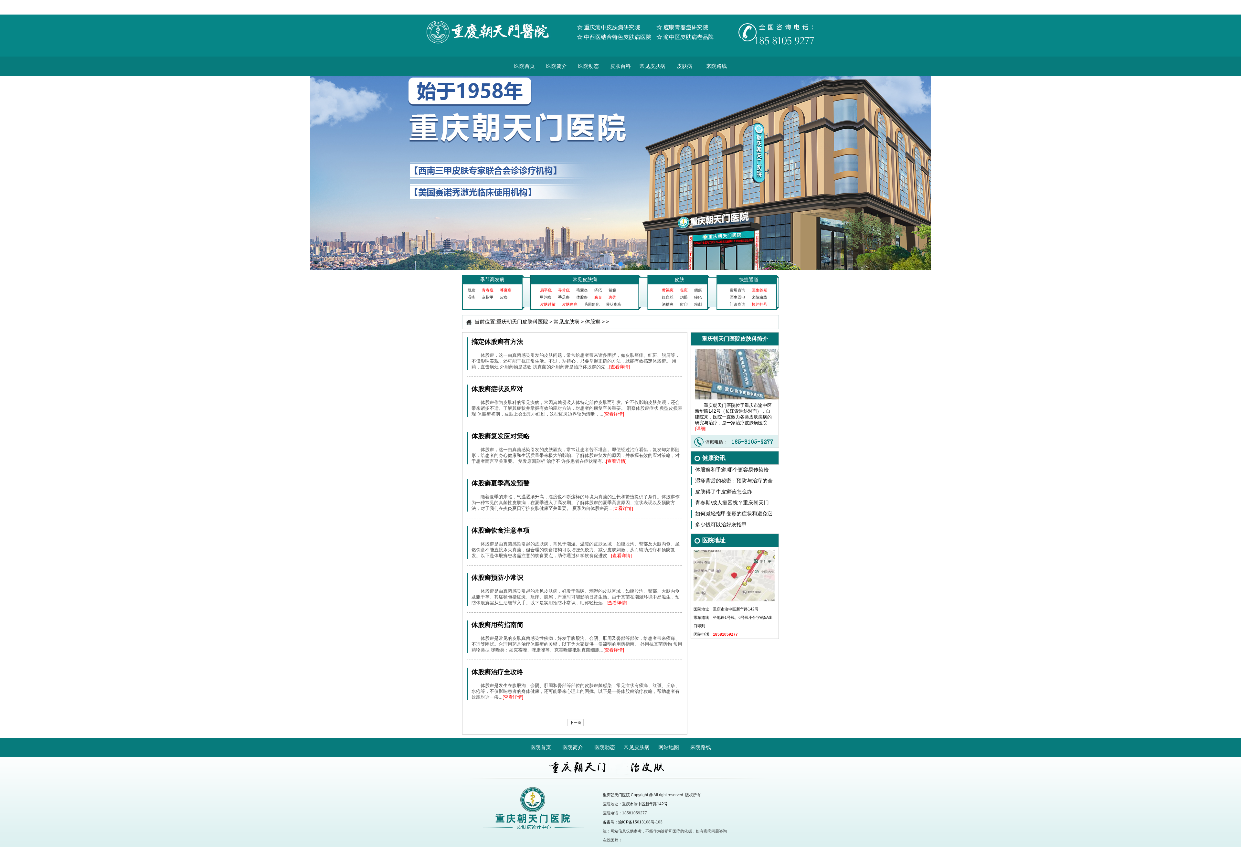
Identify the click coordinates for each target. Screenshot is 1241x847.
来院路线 (716, 66)
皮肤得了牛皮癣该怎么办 (723, 491)
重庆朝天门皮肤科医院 (522, 321)
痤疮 (698, 297)
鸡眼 (684, 297)
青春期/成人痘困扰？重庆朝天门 (732, 502)
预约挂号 (759, 304)
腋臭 (598, 297)
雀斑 (684, 290)
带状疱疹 (613, 304)
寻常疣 (564, 290)
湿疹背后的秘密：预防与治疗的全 (734, 480)
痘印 (684, 304)
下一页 (575, 722)
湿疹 (471, 297)
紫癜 (612, 290)
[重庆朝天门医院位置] (734, 552)
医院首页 (524, 66)
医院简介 (556, 66)
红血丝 (668, 297)
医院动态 (588, 66)
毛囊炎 (582, 290)
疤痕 (698, 290)
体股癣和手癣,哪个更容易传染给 (732, 469)
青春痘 (487, 290)
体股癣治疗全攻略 (497, 671)
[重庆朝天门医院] (620, 17)
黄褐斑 (668, 290)
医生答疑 (759, 290)
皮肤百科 (620, 66)
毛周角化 (591, 304)
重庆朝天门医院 (616, 795)
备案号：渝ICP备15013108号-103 (633, 822)
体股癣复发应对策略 (501, 435)
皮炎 (504, 297)
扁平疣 (546, 290)
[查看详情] (619, 366)
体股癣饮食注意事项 (501, 530)
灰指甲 (487, 297)
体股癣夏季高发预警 (501, 483)
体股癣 (582, 297)
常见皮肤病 (652, 66)
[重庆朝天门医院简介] (741, 351)
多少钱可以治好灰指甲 (721, 524)
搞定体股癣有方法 (497, 341)
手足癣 (564, 297)
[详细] (700, 428)
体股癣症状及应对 (497, 388)
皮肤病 (684, 66)
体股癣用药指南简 (497, 624)
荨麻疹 (506, 290)
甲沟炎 (546, 297)
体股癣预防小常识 (497, 577)
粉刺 (698, 304)
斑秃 (612, 297)
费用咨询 (737, 290)
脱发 (471, 290)
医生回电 (737, 297)
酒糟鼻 (668, 304)
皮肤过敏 (548, 304)
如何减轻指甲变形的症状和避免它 (734, 513)
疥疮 (598, 290)
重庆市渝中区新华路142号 (645, 804)
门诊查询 (737, 304)
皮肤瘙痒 (570, 304)
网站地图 (668, 747)
